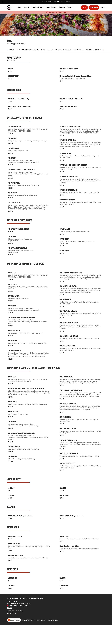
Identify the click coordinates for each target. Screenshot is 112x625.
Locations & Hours (37, 7)
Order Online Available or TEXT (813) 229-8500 (57, 1)
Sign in (102, 7)
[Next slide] (109, 2)
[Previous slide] (107, 2)
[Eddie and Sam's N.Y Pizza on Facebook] (10, 614)
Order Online (94, 7)
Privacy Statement (40, 620)
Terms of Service (27, 620)
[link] (28, 49)
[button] (3, 2)
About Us (26, 7)
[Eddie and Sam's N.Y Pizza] (9, 7)
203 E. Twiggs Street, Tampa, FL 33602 (19, 603)
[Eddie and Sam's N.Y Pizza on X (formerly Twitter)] (13, 614)
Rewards (62, 7)
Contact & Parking (51, 7)
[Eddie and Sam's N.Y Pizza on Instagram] (8, 614)
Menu (19, 7)
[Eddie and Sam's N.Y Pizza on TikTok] (15, 614)
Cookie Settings (53, 620)
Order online (19, 611)
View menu (10, 611)
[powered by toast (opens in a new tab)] (14, 620)
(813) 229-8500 (12, 601)
